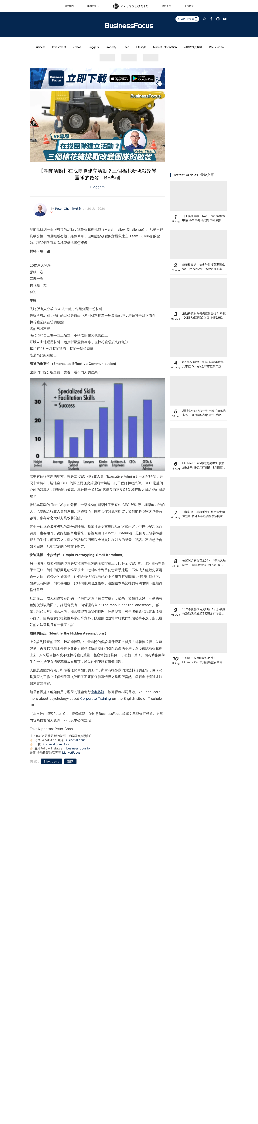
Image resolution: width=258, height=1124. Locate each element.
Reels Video (216, 47)
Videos (77, 47)
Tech (126, 47)
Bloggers (93, 47)
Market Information (165, 47)
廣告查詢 (166, 6)
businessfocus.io (78, 748)
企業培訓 (97, 692)
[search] (204, 19)
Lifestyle (141, 47)
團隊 (70, 761)
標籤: (35, 761)
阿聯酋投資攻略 (193, 47)
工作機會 (189, 6)
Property (111, 47)
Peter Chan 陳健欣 (69, 208)
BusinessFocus (75, 740)
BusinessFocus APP (55, 744)
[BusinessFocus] (129, 26)
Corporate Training (95, 698)
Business (40, 47)
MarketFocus (71, 752)
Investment (59, 47)
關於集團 (69, 6)
